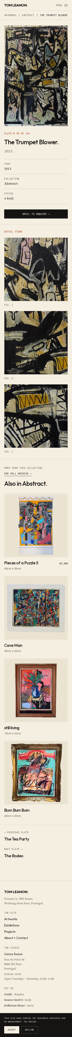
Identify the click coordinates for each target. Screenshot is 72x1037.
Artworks (10, 15)
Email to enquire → (36, 214)
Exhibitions (11, 925)
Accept (12, 1029)
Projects (10, 932)
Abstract (28, 15)
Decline (29, 1029)
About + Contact (16, 938)
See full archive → (18, 473)
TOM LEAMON (15, 5)
